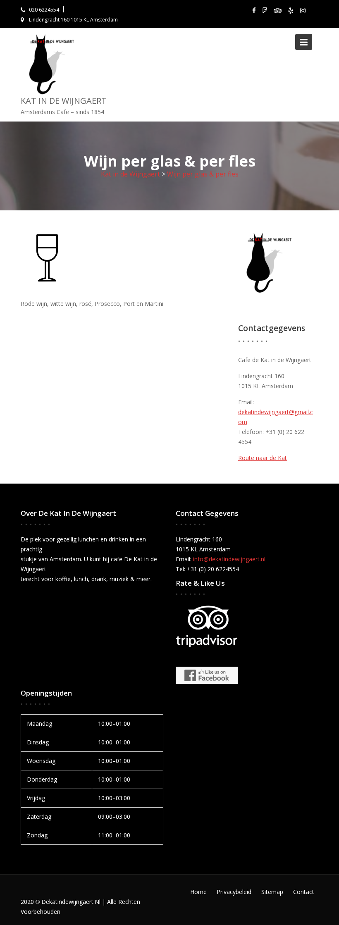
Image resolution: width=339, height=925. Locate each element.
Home (198, 892)
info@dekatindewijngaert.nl (228, 559)
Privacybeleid (234, 892)
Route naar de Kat (262, 458)
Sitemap (272, 892)
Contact (303, 892)
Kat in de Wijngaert (64, 100)
